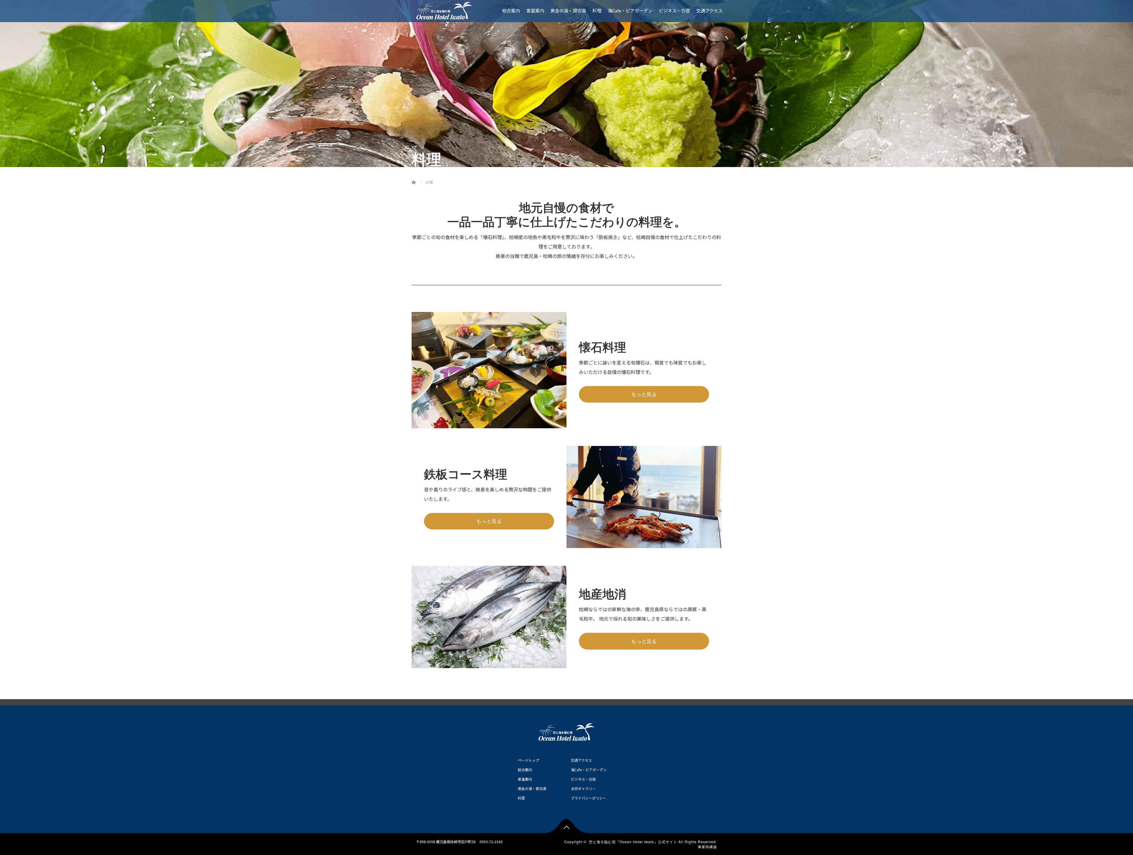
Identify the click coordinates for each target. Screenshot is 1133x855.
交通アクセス (709, 10)
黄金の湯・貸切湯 (568, 10)
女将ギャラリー (583, 788)
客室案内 (535, 10)
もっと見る (643, 394)
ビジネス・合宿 (674, 10)
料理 (596, 10)
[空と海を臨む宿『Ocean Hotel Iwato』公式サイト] (444, 9)
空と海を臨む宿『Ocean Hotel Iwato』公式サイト (633, 841)
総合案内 (511, 10)
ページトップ (528, 760)
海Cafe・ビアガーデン (630, 10)
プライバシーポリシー (588, 797)
